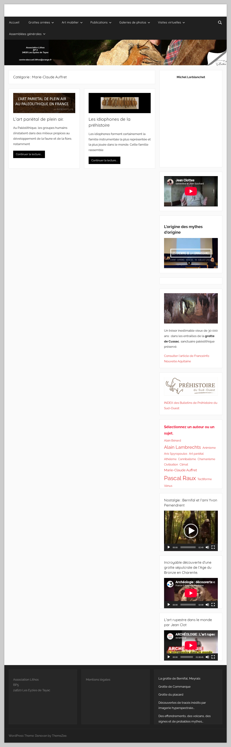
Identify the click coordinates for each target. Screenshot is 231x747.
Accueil (14, 22)
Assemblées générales (25, 34)
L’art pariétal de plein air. (38, 119)
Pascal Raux (180, 478)
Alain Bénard (172, 440)
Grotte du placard (170, 694)
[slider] (188, 547)
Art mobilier (70, 22)
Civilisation (171, 464)
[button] (191, 531)
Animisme (209, 447)
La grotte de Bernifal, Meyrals (179, 678)
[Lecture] (169, 547)
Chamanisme (206, 459)
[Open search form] (220, 22)
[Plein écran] (213, 547)
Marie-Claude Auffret (180, 470)
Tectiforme (204, 479)
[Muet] (207, 547)
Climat (184, 464)
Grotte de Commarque (174, 686)
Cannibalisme (187, 459)
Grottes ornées (39, 22)
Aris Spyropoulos (175, 453)
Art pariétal (196, 453)
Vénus (168, 486)
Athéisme (170, 459)
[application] (191, 531)
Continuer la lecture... (29, 154)
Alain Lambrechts (182, 447)
